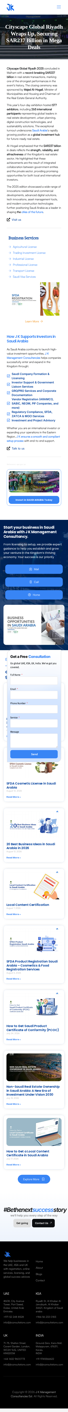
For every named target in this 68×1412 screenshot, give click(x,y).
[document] (34, 706)
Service (14, 717)
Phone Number (18, 703)
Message (14, 731)
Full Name (15, 674)
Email (13, 688)
